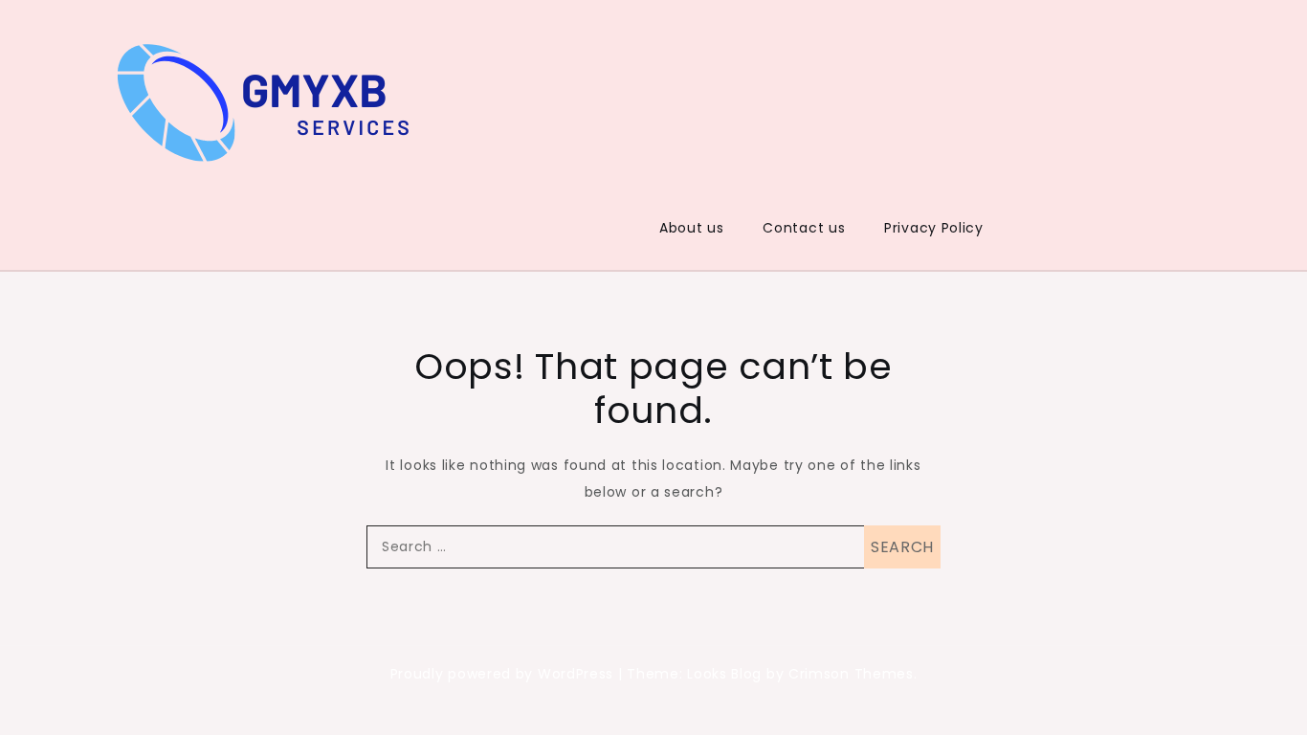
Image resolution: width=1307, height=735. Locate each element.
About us (691, 227)
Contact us (804, 227)
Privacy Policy (934, 227)
